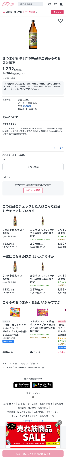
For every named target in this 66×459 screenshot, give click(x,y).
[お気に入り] (49, 4)
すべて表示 (33, 166)
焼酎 (23, 363)
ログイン (57, 12)
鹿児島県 (27, 105)
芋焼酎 (32, 363)
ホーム (5, 363)
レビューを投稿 (33, 190)
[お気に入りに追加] (60, 20)
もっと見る (59, 148)
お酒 (15, 363)
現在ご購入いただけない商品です (33, 453)
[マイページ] (62, 4)
